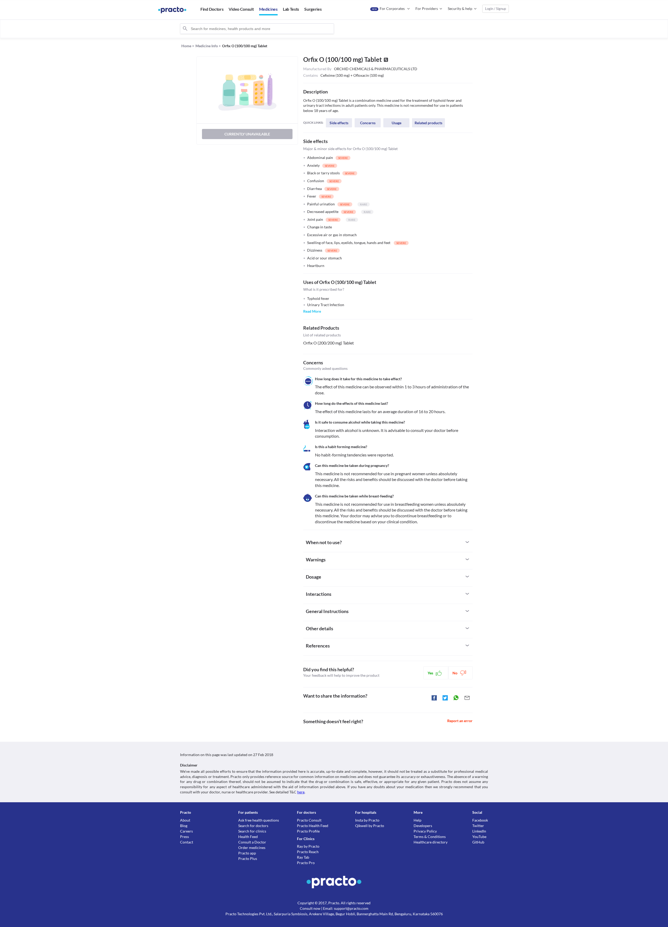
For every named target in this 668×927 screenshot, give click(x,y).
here (301, 792)
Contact (186, 842)
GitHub (478, 842)
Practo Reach (308, 851)
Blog (183, 825)
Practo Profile (308, 831)
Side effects (339, 123)
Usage (396, 123)
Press (184, 836)
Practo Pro (306, 862)
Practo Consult (309, 820)
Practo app (247, 853)
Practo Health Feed (312, 825)
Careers (186, 831)
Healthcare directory (431, 842)
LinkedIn (479, 831)
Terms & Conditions (430, 836)
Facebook (480, 820)
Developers (423, 825)
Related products (428, 123)
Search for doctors (253, 825)
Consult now (310, 908)
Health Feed (248, 836)
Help (417, 820)
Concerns (367, 123)
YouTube (479, 836)
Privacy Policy (425, 831)
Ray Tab (303, 857)
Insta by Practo (367, 820)
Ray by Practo (308, 846)
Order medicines (251, 847)
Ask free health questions (258, 820)
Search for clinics (252, 831)
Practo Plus (247, 858)
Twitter (478, 825)
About (185, 820)
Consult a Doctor (252, 842)
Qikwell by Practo (369, 825)
